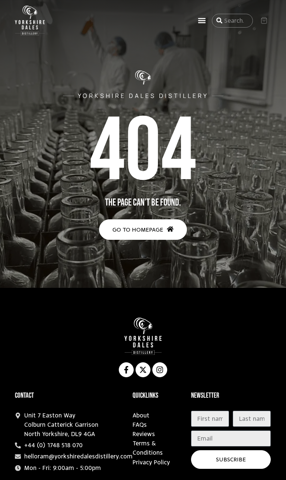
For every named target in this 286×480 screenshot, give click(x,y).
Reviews (144, 434)
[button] (202, 21)
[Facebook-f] (126, 369)
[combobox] (232, 21)
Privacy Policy (151, 462)
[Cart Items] (265, 20)
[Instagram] (159, 369)
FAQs (140, 424)
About (141, 415)
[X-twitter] (143, 369)
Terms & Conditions (148, 448)
